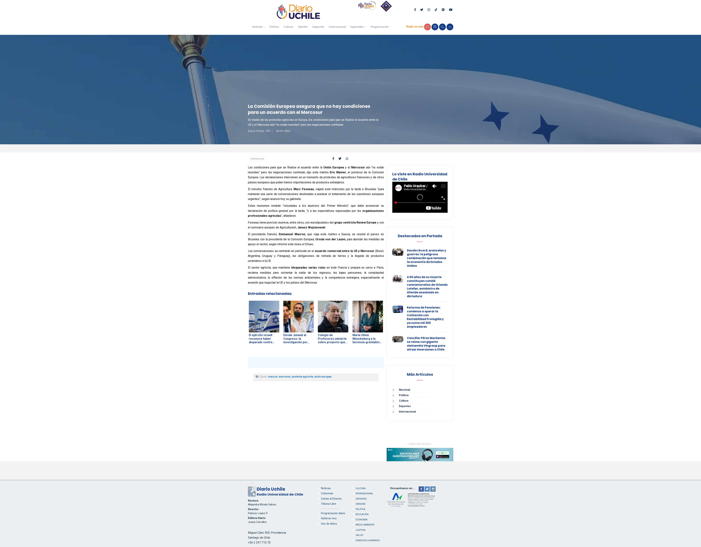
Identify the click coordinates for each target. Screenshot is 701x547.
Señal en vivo (329, 518)
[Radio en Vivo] (427, 27)
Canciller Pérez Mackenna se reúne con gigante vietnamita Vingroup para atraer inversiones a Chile (426, 343)
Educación (362, 514)
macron (273, 376)
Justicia (360, 530)
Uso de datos (329, 523)
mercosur (285, 376)
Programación (380, 27)
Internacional (337, 27)
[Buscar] (442, 27)
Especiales (357, 27)
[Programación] (435, 27)
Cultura (288, 27)
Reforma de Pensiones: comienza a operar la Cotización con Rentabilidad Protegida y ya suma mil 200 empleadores (425, 317)
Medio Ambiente (365, 524)
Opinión (303, 27)
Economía (361, 519)
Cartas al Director (331, 498)
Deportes (318, 27)
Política (274, 27)
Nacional (404, 389)
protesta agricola (302, 376)
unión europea (323, 376)
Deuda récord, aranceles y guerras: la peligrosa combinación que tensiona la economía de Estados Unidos (426, 258)
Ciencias (361, 503)
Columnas (327, 493)
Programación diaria (333, 513)
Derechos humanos (368, 540)
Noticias (257, 27)
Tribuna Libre (328, 503)
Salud (359, 535)
